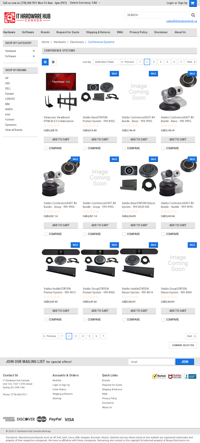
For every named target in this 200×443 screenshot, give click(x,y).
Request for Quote (67, 32)
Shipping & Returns (98, 32)
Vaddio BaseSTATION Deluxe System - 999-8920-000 (138, 205)
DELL (8, 88)
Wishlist (57, 380)
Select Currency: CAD (84, 2)
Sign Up (182, 2)
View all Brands (13, 130)
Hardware (9, 32)
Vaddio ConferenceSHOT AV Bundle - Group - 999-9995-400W (60, 205)
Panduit (9, 94)
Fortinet (9, 119)
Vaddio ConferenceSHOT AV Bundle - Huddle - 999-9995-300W (177, 205)
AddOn (9, 109)
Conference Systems (101, 42)
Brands (45, 32)
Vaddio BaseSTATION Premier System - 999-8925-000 (99, 119)
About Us (180, 32)
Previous (129, 62)
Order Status (59, 389)
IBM (7, 104)
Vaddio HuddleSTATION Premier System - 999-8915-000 (60, 290)
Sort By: (87, 62)
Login (170, 2)
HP (7, 78)
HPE (7, 83)
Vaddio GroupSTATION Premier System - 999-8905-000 (99, 290)
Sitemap (57, 398)
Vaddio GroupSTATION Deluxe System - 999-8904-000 (177, 290)
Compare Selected (183, 345)
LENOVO (10, 99)
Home (45, 42)
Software (28, 32)
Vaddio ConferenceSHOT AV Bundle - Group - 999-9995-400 (99, 205)
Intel (7, 114)
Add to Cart (61, 139)
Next (190, 62)
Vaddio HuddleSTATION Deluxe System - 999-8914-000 (138, 290)
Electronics (77, 42)
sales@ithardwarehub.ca (181, 21)
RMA (120, 32)
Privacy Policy (138, 32)
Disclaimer (161, 32)
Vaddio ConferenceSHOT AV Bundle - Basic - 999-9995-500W (138, 119)
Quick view (61, 109)
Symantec (11, 125)
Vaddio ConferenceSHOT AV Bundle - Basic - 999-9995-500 (177, 119)
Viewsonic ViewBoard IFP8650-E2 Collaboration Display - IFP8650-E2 (59, 119)
